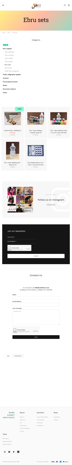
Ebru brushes (9, 55)
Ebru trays (8, 68)
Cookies (22, 431)
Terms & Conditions (25, 428)
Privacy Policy (23, 425)
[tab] (8, 356)
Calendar (56, 420)
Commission (40, 425)
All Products (6, 438)
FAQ (21, 422)
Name (14, 295)
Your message (17, 308)
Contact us (22, 420)
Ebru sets (8, 65)
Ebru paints (9, 61)
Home (3, 32)
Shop (8, 32)
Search (65, 6)
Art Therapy (40, 422)
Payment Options (7, 444)
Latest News (57, 417)
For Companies (40, 420)
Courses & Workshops (42, 417)
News (56, 413)
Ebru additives (9, 52)
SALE (5, 45)
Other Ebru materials (12, 71)
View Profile (51, 204)
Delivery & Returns (7, 441)
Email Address (16, 301)
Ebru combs (9, 58)
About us (22, 417)
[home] (36, 5)
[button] (3, 5)
